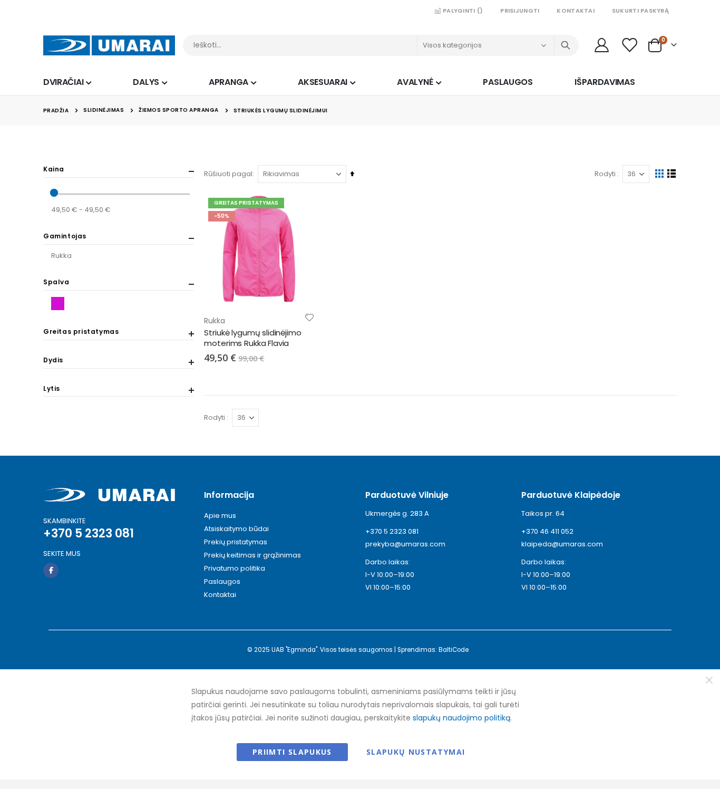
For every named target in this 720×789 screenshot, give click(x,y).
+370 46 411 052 (547, 531)
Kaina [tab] (53, 169)
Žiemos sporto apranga (179, 110)
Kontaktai (575, 10)
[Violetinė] (59, 303)
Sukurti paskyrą (640, 10)
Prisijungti (519, 10)
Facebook (51, 570)
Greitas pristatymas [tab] (81, 332)
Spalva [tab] (56, 282)
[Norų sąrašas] (630, 45)
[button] (309, 317)
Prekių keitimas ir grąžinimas (252, 555)
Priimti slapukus (292, 752)
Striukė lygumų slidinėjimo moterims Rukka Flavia (252, 338)
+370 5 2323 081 (392, 531)
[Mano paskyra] (601, 45)
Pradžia (56, 110)
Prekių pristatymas (235, 542)
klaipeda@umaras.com (562, 544)
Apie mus (220, 516)
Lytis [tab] (51, 388)
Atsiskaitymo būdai (236, 529)
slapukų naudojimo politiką (461, 718)
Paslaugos (222, 581)
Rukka (61, 256)
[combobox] (381, 45)
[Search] (565, 45)
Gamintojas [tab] (64, 236)
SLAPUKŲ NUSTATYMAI (415, 752)
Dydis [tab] (53, 360)
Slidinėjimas (103, 110)
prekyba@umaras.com (405, 544)
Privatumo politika (234, 568)
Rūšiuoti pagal (228, 174)
